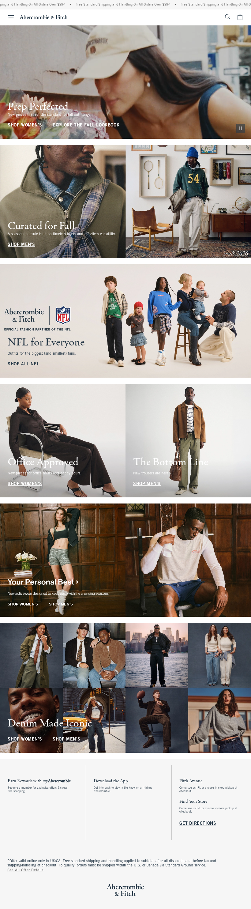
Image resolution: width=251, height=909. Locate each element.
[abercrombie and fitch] (44, 17)
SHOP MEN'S (21, 245)
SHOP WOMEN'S (25, 125)
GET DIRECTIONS (197, 824)
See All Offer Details (25, 870)
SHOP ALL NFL (23, 365)
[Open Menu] (8, 17)
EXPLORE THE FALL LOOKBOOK (86, 125)
